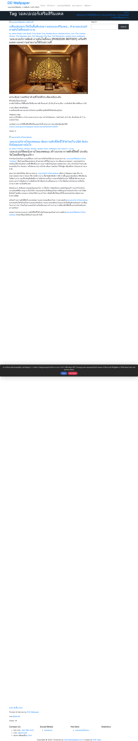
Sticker (12, 36)
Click (30, 735)
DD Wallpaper (19, 3)
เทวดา (71, 149)
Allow (64, 373)
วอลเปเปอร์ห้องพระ (82, 730)
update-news (70, 36)
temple (27, 149)
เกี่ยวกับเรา (51, 5)
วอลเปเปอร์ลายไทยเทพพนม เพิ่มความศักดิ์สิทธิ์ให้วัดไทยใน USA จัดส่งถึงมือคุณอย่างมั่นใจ (48, 143)
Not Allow (72, 373)
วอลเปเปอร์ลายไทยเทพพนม (48, 173)
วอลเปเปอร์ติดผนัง (63, 5)
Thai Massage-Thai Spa (41, 36)
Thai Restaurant (58, 36)
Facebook (48, 730)
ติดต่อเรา (88, 5)
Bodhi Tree (31, 33)
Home (42, 5)
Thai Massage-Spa (23, 36)
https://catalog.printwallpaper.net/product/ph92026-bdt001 (33, 127)
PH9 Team (97, 740)
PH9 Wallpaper (33, 712)
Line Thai (74, 33)
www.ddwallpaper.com (73, 740)
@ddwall (16, 716)
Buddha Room (52, 33)
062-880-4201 (28, 730)
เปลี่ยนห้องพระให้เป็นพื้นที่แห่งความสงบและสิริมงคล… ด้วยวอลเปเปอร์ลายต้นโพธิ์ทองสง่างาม (48, 28)
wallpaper (81, 36)
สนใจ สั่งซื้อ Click (16, 708)
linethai (82, 33)
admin (13, 33)
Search (94, 22)
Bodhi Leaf (21, 33)
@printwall (22, 733)
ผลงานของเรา (77, 5)
